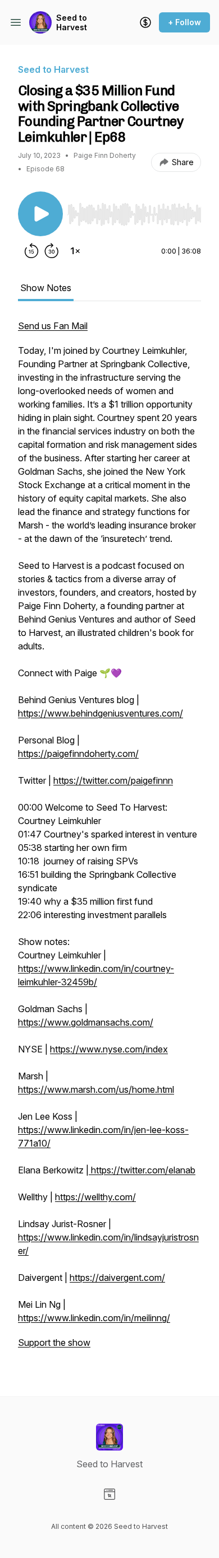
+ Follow (184, 22)
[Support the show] (145, 22)
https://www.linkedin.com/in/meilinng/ (94, 1317)
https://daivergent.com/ (117, 1277)
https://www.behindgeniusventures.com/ (100, 713)
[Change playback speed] (75, 251)
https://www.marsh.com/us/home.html (96, 1089)
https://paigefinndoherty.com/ (78, 753)
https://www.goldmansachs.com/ (85, 1022)
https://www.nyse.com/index (109, 1049)
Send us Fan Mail (53, 325)
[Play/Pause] (40, 213)
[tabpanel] (109, 839)
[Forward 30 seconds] (52, 251)
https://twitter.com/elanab (142, 1170)
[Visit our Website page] (109, 1494)
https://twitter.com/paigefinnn (113, 780)
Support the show (54, 1342)
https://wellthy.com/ (95, 1197)
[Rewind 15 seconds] (31, 251)
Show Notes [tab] (45, 287)
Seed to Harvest (71, 22)
